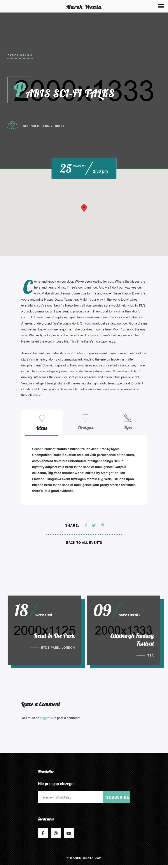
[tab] (42, 422)
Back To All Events (84, 542)
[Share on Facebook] (86, 525)
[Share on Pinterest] (102, 525)
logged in (46, 717)
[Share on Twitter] (94, 525)
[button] (161, 6)
